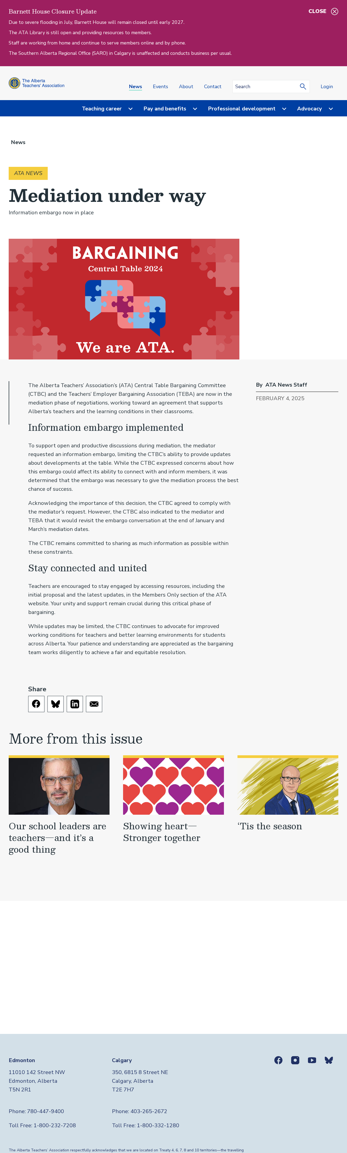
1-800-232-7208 (55, 1125)
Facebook (278, 1060)
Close (317, 11)
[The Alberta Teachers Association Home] (36, 83)
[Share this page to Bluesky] (55, 704)
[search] (304, 86)
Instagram (295, 1060)
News (135, 86)
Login (327, 86)
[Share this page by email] (94, 704)
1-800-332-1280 (158, 1125)
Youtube (312, 1060)
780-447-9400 (45, 1111)
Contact (212, 86)
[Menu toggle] (127, 109)
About (186, 86)
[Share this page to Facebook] (36, 704)
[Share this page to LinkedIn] (75, 704)
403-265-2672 (148, 1111)
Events (160, 86)
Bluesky (329, 1060)
